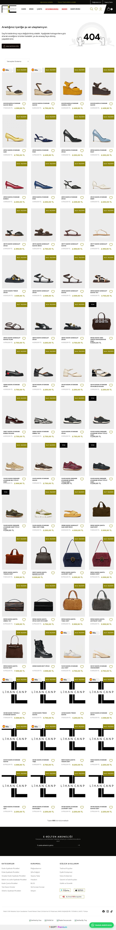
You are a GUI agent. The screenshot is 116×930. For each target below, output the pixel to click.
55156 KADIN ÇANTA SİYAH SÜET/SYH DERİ (39, 620)
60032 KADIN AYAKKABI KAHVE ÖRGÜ (11, 104)
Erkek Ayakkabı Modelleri (10, 872)
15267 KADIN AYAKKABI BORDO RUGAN (11, 432)
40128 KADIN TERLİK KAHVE (39, 714)
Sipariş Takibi (109, 2)
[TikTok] (112, 911)
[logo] (9, 9)
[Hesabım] (100, 9)
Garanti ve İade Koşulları (68, 880)
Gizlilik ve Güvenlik (66, 883)
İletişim (33, 891)
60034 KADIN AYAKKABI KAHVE (41, 104)
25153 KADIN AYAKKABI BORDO (11, 198)
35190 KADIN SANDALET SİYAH (69, 338)
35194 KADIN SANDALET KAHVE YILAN (11, 338)
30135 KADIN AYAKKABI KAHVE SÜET (98, 807)
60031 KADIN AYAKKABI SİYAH (98, 714)
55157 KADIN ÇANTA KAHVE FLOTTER (39, 573)
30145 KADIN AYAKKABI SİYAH (40, 385)
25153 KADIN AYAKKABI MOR (40, 198)
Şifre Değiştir (35, 872)
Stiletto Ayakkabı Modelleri (11, 891)
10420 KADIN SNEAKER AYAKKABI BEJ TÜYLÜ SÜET (11, 480)
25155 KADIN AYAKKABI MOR (40, 151)
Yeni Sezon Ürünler (8, 887)
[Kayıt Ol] (78, 845)
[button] (41, 2)
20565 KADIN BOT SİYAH (41, 666)
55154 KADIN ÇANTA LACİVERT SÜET (68, 573)
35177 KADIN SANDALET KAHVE (69, 245)
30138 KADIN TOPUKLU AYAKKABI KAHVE (11, 714)
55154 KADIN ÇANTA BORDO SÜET (97, 573)
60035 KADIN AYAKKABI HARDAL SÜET (69, 104)
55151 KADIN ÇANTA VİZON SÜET (68, 760)
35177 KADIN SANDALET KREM (98, 245)
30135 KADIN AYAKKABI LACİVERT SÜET (69, 807)
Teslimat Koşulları (66, 868)
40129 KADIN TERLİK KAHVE (68, 714)
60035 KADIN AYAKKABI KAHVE (98, 104)
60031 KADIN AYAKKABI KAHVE (11, 760)
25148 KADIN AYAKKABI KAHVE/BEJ (40, 807)
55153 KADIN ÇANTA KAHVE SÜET (10, 667)
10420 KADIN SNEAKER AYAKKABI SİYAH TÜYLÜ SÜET (98, 433)
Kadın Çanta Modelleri (10, 883)
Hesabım (34, 880)
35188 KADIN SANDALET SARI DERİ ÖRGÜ (69, 526)
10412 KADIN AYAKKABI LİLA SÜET (69, 667)
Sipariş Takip (35, 876)
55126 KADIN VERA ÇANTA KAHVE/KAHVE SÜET (98, 339)
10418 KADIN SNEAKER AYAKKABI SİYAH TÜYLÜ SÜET (98, 480)
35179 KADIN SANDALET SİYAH (11, 245)
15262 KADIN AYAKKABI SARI (98, 760)
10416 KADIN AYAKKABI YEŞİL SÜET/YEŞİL (40, 526)
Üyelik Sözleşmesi (66, 872)
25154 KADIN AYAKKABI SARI (11, 151)
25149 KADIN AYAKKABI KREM (98, 198)
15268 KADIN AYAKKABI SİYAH (11, 385)
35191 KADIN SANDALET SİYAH (40, 338)
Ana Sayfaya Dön (12, 46)
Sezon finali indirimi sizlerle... (58, 2)
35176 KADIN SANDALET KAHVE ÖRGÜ (40, 245)
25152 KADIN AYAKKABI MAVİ (98, 151)
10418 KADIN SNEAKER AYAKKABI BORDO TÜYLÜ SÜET (69, 480)
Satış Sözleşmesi (66, 876)
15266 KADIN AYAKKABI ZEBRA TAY (40, 432)
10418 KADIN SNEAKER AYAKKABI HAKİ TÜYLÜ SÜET (11, 527)
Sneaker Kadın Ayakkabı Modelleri (14, 876)
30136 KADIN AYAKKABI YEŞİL (40, 760)
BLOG (33, 883)
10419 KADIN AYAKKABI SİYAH (69, 432)
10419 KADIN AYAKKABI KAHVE (40, 479)
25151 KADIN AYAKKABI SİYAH (69, 198)
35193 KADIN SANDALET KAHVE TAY (98, 291)
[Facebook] (103, 911)
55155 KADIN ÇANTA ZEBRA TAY (10, 620)
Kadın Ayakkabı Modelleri (10, 868)
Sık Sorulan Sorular (38, 887)
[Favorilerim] (96, 9)
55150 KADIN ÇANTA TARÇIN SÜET (10, 573)
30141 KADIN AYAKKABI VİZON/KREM (98, 667)
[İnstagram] (107, 911)
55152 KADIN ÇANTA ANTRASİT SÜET (97, 620)
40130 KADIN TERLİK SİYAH (10, 291)
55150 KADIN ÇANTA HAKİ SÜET (97, 526)
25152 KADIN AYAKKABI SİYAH (69, 151)
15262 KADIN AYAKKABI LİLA (11, 807)
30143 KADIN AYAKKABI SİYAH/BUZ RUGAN (98, 385)
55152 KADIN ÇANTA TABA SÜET (68, 620)
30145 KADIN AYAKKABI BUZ (69, 385)
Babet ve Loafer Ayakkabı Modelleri (14, 880)
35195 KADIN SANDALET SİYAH (40, 291)
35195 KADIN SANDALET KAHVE (69, 291)
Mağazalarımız (96, 2)
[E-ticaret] (58, 927)
